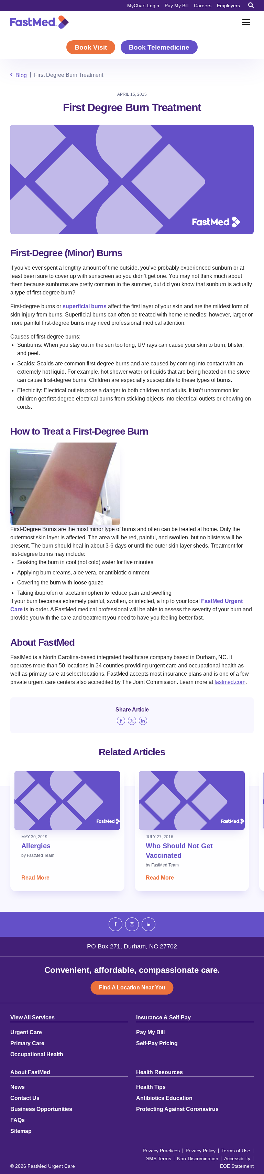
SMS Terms (158, 1158)
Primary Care (27, 1043)
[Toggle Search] (251, 5)
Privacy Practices (161, 1150)
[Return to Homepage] (39, 22)
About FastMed (30, 1072)
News (17, 1087)
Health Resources (159, 1072)
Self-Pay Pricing (157, 1043)
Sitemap (21, 1131)
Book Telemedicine (159, 47)
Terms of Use (235, 1150)
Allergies (36, 846)
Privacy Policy (201, 1150)
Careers (202, 5)
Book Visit (91, 47)
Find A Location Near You (132, 987)
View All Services (32, 1017)
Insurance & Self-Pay (163, 1017)
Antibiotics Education (164, 1098)
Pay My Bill (176, 5)
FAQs (17, 1120)
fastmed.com (229, 682)
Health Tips (151, 1087)
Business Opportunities (41, 1109)
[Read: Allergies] (67, 800)
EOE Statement (237, 1166)
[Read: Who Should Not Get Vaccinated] (192, 800)
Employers (228, 5)
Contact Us (25, 1098)
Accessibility (237, 1158)
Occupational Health (36, 1054)
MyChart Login (143, 5)
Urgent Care (26, 1032)
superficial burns (85, 306)
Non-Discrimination (197, 1158)
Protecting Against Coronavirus (177, 1109)
